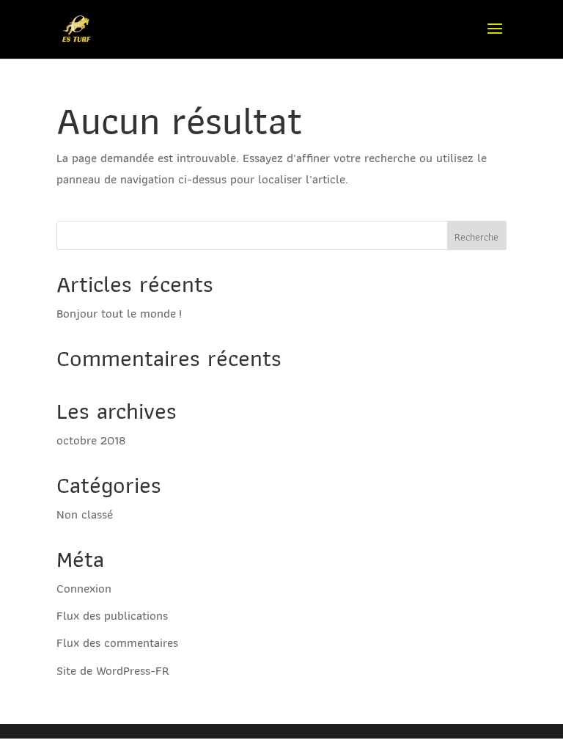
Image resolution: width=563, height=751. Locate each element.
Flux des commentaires (117, 642)
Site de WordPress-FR (112, 670)
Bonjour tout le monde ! (119, 313)
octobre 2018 (90, 440)
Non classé (84, 514)
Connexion (83, 588)
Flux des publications (112, 615)
